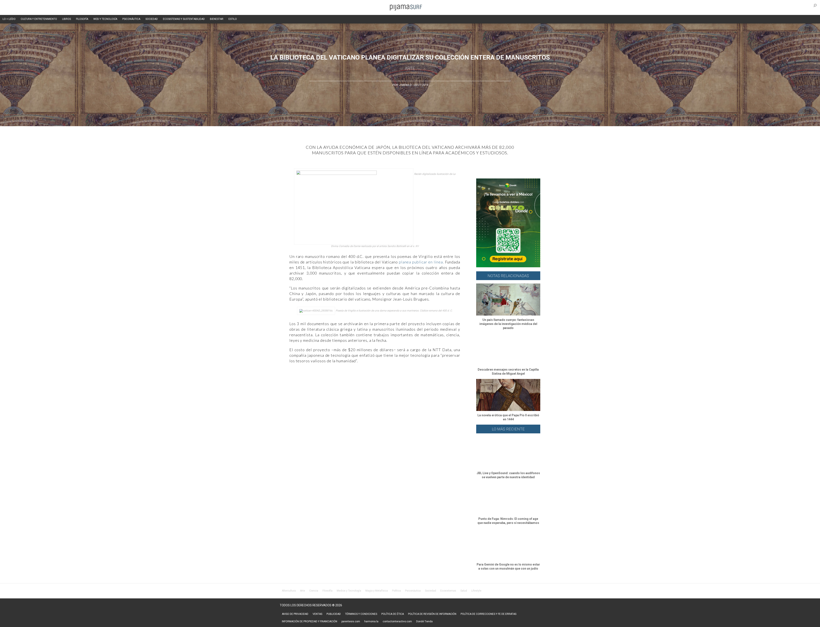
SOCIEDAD (151, 19)
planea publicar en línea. (422, 262)
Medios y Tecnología (349, 590)
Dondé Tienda (424, 621)
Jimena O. (405, 84)
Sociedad (430, 590)
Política (396, 590)
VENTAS (317, 613)
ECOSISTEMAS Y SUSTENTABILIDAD (184, 19)
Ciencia (313, 590)
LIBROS (66, 19)
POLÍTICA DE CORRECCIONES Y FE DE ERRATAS (488, 613)
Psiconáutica (413, 590)
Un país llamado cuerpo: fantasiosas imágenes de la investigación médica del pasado (508, 324)
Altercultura (289, 590)
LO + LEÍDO (9, 19)
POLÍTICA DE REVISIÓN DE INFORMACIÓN (432, 613)
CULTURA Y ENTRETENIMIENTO (39, 19)
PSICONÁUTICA (131, 19)
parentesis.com (350, 621)
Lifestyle (476, 590)
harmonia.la (371, 621)
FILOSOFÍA (82, 19)
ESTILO (232, 19)
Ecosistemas (448, 590)
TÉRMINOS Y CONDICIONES (361, 613)
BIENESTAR (216, 19)
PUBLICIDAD (334, 613)
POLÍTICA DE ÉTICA (392, 613)
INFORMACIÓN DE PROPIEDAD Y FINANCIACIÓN (309, 621)
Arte (410, 68)
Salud (463, 590)
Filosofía (327, 590)
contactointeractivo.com (397, 621)
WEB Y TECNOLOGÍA (105, 19)
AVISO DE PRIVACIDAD (295, 613)
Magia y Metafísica (376, 590)
